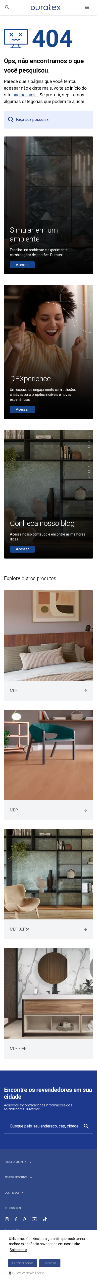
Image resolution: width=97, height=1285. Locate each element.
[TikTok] (45, 1219)
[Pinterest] (24, 1219)
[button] (26, 1273)
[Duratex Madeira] (46, 7)
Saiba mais (18, 1250)
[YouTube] (34, 1219)
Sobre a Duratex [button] (15, 1162)
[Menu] (87, 7)
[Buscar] (7, 7)
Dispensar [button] (50, 1263)
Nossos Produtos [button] (16, 1177)
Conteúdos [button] (12, 1192)
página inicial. (25, 94)
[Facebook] (16, 1219)
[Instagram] (7, 1219)
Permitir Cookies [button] (22, 1263)
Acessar (22, 265)
